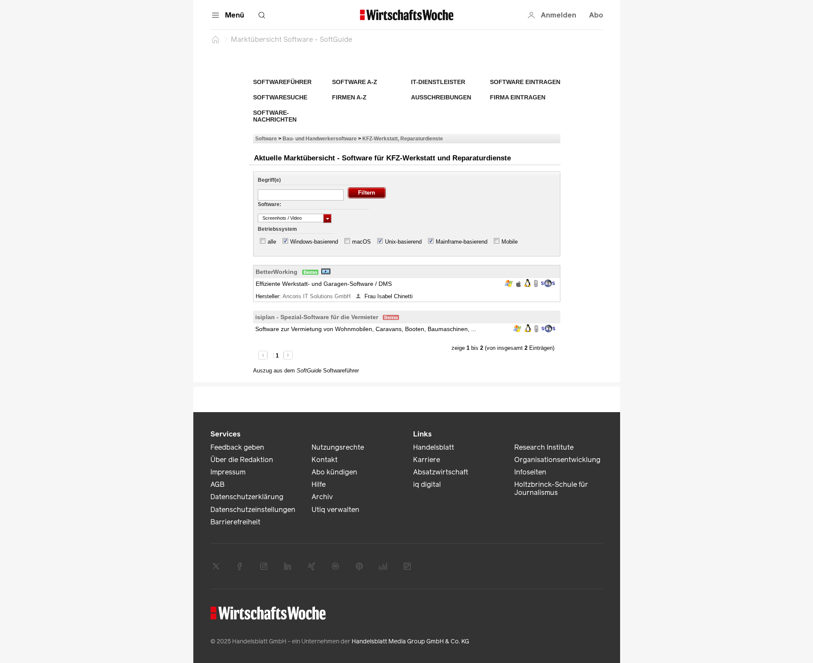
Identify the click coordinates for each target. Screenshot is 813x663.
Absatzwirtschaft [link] (440, 472)
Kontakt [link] (325, 460)
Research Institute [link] (544, 447)
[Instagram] (264, 566)
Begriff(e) (269, 180)
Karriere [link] (426, 460)
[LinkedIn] (288, 566)
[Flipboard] (407, 566)
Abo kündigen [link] (334, 472)
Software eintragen (525, 82)
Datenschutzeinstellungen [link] (252, 510)
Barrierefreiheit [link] (235, 522)
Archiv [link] (322, 497)
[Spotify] (335, 566)
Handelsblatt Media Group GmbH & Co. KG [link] (410, 641)
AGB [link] (217, 484)
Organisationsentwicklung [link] (557, 460)
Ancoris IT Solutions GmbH (317, 296)
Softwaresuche (280, 97)
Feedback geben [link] (237, 447)
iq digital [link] (427, 484)
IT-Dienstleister (438, 82)
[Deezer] (383, 566)
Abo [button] (596, 15)
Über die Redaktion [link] (241, 460)
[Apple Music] (359, 566)
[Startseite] (215, 39)
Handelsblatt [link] (433, 447)
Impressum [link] (227, 472)
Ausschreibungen (441, 97)
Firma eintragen (517, 97)
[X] (216, 566)
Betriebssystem (277, 229)
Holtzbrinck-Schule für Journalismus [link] (551, 488)
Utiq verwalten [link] (335, 510)
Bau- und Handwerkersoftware (320, 138)
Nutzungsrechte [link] (338, 447)
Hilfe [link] (319, 484)
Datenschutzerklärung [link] (246, 497)
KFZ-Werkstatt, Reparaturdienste (402, 138)
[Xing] (311, 566)
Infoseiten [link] (530, 472)
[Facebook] (240, 566)
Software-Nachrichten (275, 116)
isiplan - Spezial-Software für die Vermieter (316, 317)
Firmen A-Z (349, 97)
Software (266, 138)
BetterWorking (276, 271)
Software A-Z (354, 82)
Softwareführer (282, 82)
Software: (269, 204)
